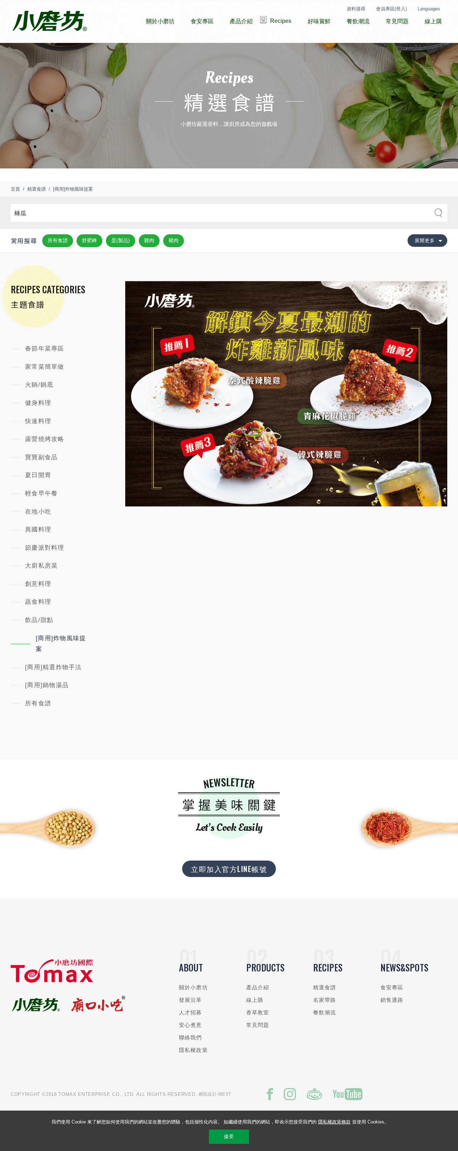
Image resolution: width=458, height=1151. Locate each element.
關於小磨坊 (193, 987)
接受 (229, 1136)
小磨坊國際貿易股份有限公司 (49, 21)
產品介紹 (257, 987)
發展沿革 (190, 1000)
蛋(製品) (120, 240)
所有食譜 (58, 240)
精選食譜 (36, 189)
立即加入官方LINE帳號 (229, 868)
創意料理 (38, 584)
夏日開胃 (38, 475)
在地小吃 (38, 511)
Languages (429, 8)
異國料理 (38, 529)
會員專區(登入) (391, 8)
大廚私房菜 (41, 565)
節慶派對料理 (44, 547)
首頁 (15, 189)
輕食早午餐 (41, 493)
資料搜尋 (356, 8)
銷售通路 (392, 1000)
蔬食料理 (38, 601)
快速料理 (38, 421)
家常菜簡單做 (44, 366)
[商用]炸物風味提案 (73, 189)
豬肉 (174, 240)
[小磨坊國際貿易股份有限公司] (52, 981)
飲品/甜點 (39, 620)
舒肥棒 (89, 240)
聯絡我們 (190, 1037)
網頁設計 (208, 1094)
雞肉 (149, 240)
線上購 (254, 1000)
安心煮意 (190, 1025)
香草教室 (257, 1012)
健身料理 (38, 403)
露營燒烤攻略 (44, 439)
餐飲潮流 (324, 1012)
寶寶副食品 (41, 457)
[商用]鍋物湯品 (47, 685)
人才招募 (190, 1012)
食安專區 (392, 987)
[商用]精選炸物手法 (53, 667)
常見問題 (257, 1025)
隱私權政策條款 (334, 1122)
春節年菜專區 (44, 348)
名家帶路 (324, 1000)
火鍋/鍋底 (39, 384)
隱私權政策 (193, 1050)
